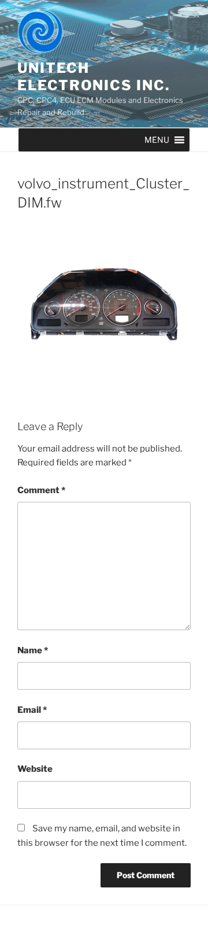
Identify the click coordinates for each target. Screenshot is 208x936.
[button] (156, 139)
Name (32, 650)
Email (32, 710)
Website (35, 769)
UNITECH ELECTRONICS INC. (93, 77)
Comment (41, 490)
